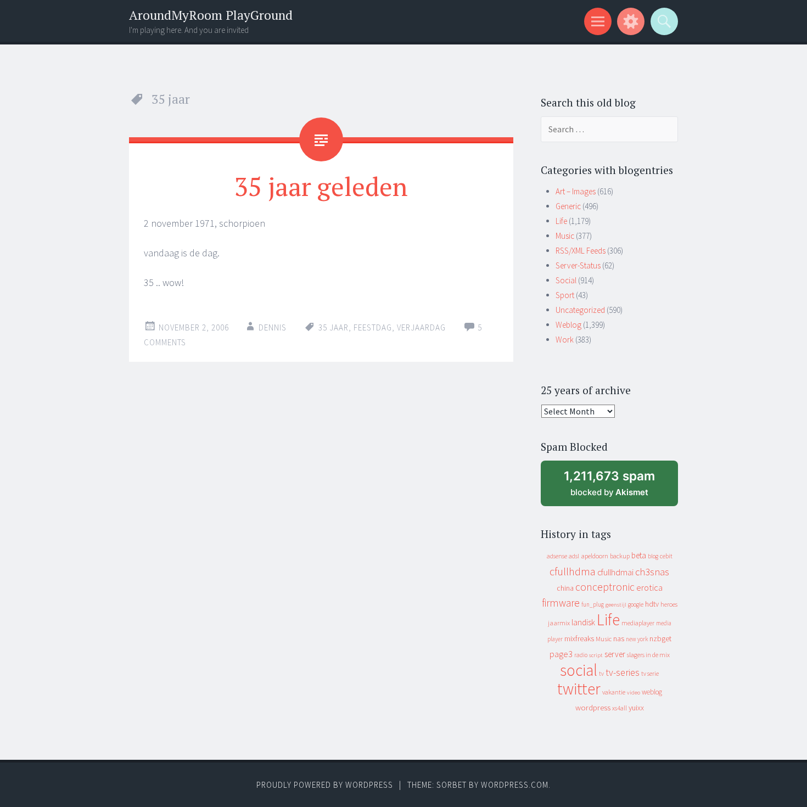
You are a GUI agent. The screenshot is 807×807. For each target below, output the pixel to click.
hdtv (652, 604)
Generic (568, 206)
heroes (668, 604)
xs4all (619, 708)
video (633, 692)
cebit (666, 556)
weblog (652, 692)
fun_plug (592, 604)
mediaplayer (637, 623)
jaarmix (559, 623)
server (614, 654)
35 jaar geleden (321, 186)
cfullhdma (573, 571)
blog (653, 556)
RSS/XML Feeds (581, 250)
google (635, 604)
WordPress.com (514, 785)
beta (638, 555)
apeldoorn (594, 556)
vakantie (613, 692)
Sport (565, 295)
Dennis (273, 327)
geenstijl (616, 604)
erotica (649, 587)
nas (618, 638)
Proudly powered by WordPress (324, 785)
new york (637, 639)
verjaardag (421, 327)
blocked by (619, 487)
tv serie (650, 673)
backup (620, 556)
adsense (557, 556)
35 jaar (333, 327)
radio (580, 655)
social (578, 670)
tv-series (623, 672)
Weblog (568, 325)
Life (561, 221)
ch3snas (652, 571)
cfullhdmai (615, 572)
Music (565, 236)
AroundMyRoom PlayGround (211, 15)
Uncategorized (580, 310)
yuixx (636, 708)
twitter (579, 689)
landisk (583, 622)
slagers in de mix (648, 655)
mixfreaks (579, 638)
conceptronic (605, 586)
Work (565, 339)
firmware (561, 602)
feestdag (373, 327)
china (565, 588)
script (596, 655)
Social (566, 280)
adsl (574, 556)
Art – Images (576, 191)
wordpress (592, 707)
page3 (561, 653)
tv (601, 673)
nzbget (660, 638)
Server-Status (578, 265)
